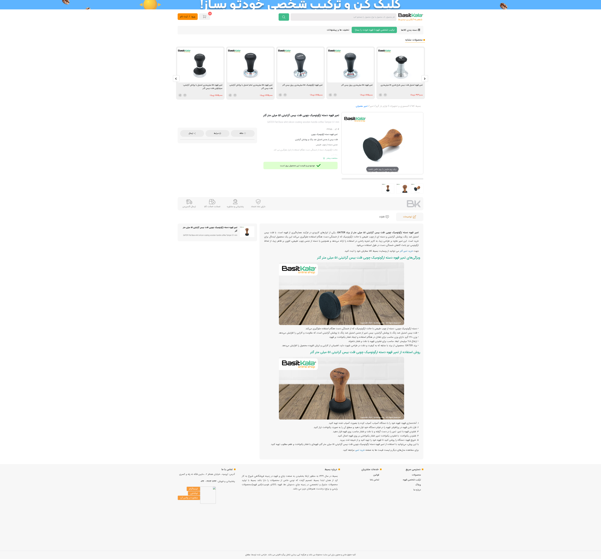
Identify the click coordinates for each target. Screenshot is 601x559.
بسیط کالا (416, 106)
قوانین (376, 475)
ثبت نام (184, 16)
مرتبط (216, 133)
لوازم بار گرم (381, 106)
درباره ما (417, 490)
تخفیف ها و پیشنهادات (338, 30)
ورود (193, 16)
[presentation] (176, 78)
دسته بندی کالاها (409, 30)
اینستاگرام (193, 489)
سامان (247, 554)
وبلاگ (418, 485)
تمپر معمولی (362, 106)
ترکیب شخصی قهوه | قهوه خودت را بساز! (374, 30)
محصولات (416, 475)
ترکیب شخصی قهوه (412, 480)
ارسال (191, 133)
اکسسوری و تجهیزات (399, 106)
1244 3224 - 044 (208, 481)
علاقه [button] (241, 133)
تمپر (372, 106)
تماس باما (374, 480)
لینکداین (194, 493)
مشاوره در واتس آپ (189, 497)
